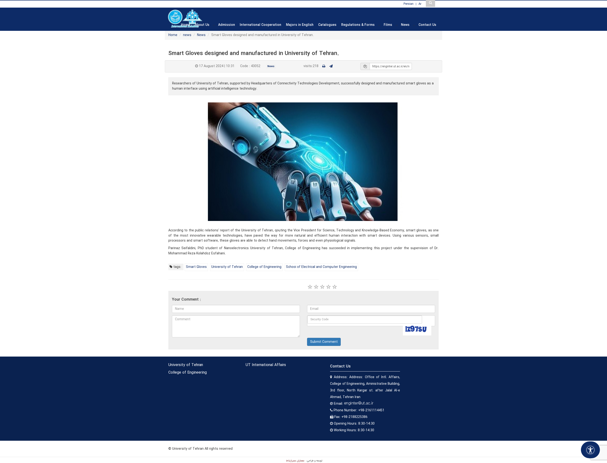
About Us (202, 25)
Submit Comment (324, 341)
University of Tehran (227, 267)
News (405, 25)
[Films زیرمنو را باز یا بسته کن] (397, 25)
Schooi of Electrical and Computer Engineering (321, 267)
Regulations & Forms (358, 25)
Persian (409, 3)
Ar (419, 3)
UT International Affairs (266, 365)
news (187, 35)
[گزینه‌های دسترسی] (590, 449)
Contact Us (427, 25)
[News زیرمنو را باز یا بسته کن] (414, 25)
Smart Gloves (196, 267)
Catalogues (327, 25)
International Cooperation (260, 25)
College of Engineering (264, 267)
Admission (226, 25)
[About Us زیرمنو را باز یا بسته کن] (214, 25)
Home (185, 25)
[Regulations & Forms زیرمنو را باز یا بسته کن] (379, 25)
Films (388, 25)
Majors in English (299, 25)
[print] (323, 66)
